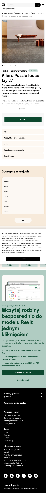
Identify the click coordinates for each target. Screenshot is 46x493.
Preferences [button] (20, 252)
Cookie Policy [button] (10, 250)
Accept (23, 259)
